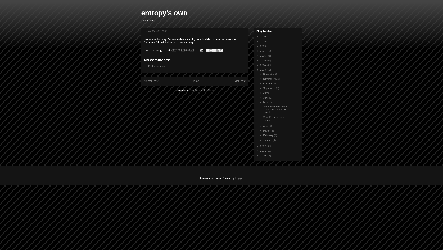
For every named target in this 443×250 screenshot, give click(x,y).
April (266, 126)
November (269, 78)
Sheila (167, 42)
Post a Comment (156, 66)
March (267, 130)
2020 (263, 36)
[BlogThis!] (211, 50)
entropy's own (164, 13)
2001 (263, 150)
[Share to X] (214, 50)
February (268, 135)
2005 (263, 60)
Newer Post (151, 81)
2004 (263, 65)
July (265, 92)
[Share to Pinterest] (221, 50)
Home (195, 81)
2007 (263, 50)
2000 (263, 155)
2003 (263, 69)
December (269, 74)
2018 (263, 41)
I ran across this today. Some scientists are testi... (275, 109)
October (268, 83)
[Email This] (208, 50)
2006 (263, 55)
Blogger (238, 178)
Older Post (238, 81)
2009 (263, 46)
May (266, 102)
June (266, 97)
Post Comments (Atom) (202, 90)
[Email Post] (201, 50)
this (158, 39)
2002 (263, 146)
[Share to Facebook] (217, 50)
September (269, 88)
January (268, 140)
